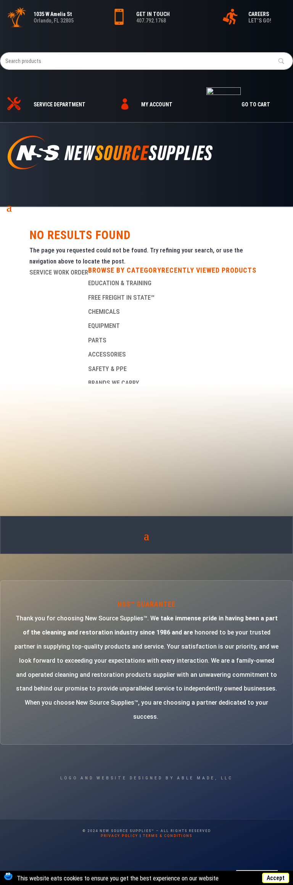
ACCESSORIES (107, 354)
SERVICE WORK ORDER (58, 272)
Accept (276, 878)
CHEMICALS (104, 311)
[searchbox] (146, 61)
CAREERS (258, 14)
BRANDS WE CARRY (113, 383)
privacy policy (119, 836)
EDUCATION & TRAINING (119, 283)
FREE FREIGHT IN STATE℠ (121, 297)
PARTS (97, 340)
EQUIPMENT (104, 325)
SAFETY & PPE (107, 369)
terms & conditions (167, 836)
